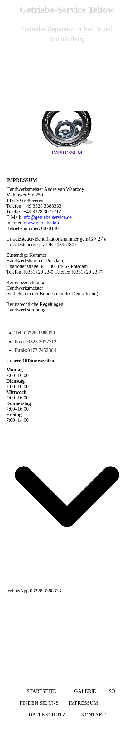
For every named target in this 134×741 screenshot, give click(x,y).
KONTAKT (93, 714)
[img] (67, 83)
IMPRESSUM (66, 152)
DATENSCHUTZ (47, 714)
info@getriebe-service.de (47, 217)
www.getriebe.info (42, 222)
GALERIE (85, 691)
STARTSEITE (43, 691)
